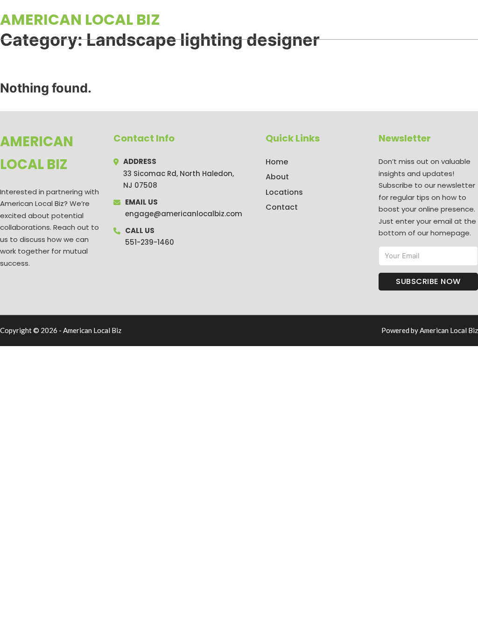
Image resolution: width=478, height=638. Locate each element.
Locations (412, 19)
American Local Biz (80, 19)
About (277, 176)
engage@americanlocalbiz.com (183, 214)
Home (370, 19)
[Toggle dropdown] (474, 19)
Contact (282, 207)
